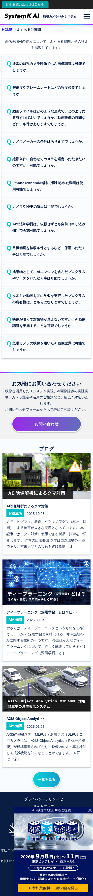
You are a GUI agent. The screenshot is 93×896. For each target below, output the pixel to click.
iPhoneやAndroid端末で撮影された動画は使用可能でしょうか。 (47, 186)
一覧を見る (46, 779)
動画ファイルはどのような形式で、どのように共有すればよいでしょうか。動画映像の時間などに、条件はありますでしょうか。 (48, 117)
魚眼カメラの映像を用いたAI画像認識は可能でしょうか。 (48, 346)
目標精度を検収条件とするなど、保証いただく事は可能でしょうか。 (48, 251)
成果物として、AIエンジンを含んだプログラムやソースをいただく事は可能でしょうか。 (48, 275)
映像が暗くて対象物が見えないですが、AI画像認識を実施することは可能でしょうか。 (48, 322)
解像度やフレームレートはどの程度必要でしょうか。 (48, 90)
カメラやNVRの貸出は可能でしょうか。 (43, 206)
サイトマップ (43, 806)
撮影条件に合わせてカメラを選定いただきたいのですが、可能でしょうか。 (48, 162)
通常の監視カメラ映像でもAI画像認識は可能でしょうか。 (48, 67)
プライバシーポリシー (41, 799)
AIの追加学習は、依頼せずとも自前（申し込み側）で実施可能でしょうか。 (48, 227)
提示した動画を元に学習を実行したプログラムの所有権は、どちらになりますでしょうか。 (48, 299)
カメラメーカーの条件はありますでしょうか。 (48, 141)
